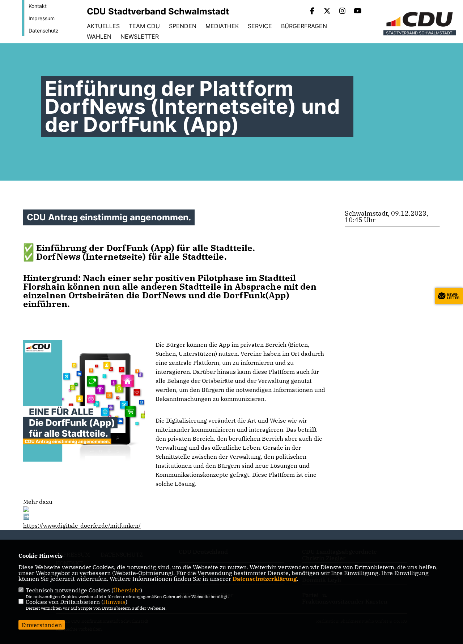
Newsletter (139, 36)
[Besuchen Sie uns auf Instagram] (342, 11)
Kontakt (38, 6)
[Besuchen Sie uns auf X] (327, 11)
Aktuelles (103, 26)
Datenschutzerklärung (265, 578)
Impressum (42, 18)
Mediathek (222, 26)
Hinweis (114, 601)
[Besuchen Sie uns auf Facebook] (312, 11)
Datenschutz (44, 30)
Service (260, 26)
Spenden (182, 26)
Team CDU (144, 26)
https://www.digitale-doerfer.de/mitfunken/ (82, 525)
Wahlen (99, 36)
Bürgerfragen (304, 26)
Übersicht (126, 590)
